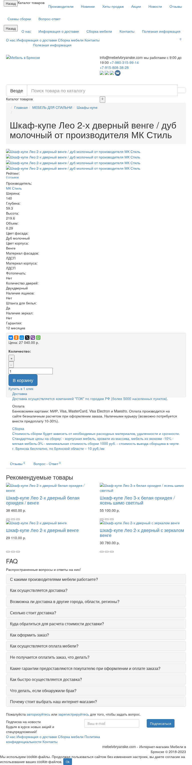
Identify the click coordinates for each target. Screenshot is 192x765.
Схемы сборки (19, 18)
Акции (136, 6)
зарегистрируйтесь (73, 714)
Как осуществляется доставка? (39, 590)
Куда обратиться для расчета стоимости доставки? (57, 624)
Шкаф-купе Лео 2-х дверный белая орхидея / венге (43, 500)
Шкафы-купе (87, 107)
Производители (61, 6)
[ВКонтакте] (10, 337)
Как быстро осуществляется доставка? (46, 679)
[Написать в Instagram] (112, 72)
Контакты (127, 31)
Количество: (19, 351)
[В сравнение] (18, 519)
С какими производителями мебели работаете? (54, 579)
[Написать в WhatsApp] (102, 72)
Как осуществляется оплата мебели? (44, 646)
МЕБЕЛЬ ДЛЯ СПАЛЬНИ (52, 107)
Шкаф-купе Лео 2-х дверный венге (42, 530)
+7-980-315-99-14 (124, 62)
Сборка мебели (99, 31)
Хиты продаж (113, 6)
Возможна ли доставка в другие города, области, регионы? (65, 601)
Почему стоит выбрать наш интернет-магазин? (53, 701)
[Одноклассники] (16, 337)
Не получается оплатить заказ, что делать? (50, 657)
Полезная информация (161, 31)
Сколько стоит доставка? (33, 613)
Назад (11, 3)
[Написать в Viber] (107, 72)
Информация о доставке (58, 31)
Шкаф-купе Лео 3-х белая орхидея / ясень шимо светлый (137, 500)
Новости (155, 6)
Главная (21, 107)
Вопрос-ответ (49, 18)
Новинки (88, 6)
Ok (68, 762)
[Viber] (32, 337)
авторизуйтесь (38, 714)
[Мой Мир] (22, 337)
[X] (27, 337)
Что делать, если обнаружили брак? (43, 690)
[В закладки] (13, 519)
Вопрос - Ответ (47, 463)
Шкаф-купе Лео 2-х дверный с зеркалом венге (142, 532)
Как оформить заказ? (29, 635)
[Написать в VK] (117, 72)
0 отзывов (12, 177)
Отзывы (176, 6)
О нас (26, 31)
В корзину (23, 380)
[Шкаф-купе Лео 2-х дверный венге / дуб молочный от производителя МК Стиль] (96, 151)
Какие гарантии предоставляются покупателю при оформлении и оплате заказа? (85, 668)
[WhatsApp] (38, 337)
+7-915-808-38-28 (114, 67)
